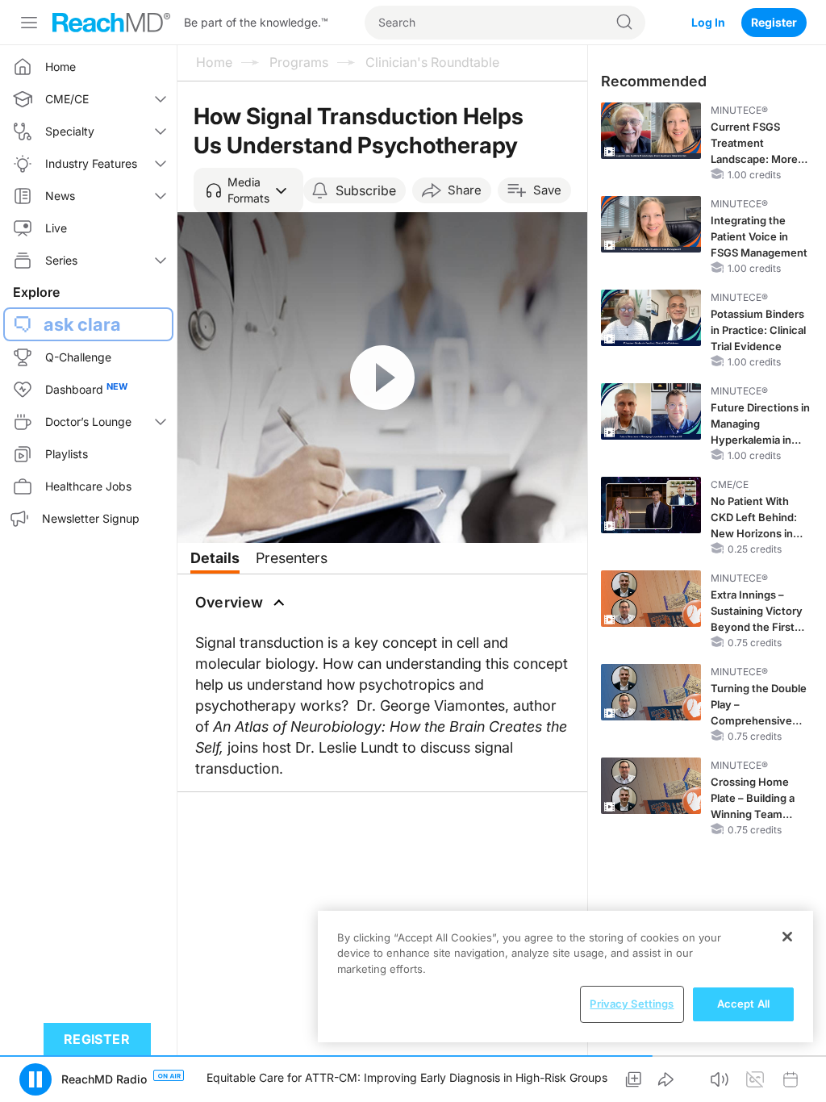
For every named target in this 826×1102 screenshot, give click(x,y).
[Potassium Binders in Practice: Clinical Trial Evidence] (651, 318)
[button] (248, 190)
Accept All (743, 1003)
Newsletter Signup (91, 518)
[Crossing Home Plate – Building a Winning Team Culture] (651, 786)
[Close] (787, 936)
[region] (565, 976)
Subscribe (366, 190)
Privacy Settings (632, 1003)
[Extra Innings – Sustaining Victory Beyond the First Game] (651, 598)
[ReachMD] (111, 22)
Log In (708, 22)
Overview (229, 602)
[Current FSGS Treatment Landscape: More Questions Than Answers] (651, 130)
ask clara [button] (82, 324)
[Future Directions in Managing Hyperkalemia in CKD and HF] (651, 411)
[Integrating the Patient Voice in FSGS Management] (651, 224)
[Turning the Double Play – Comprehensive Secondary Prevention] (651, 692)
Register (774, 22)
